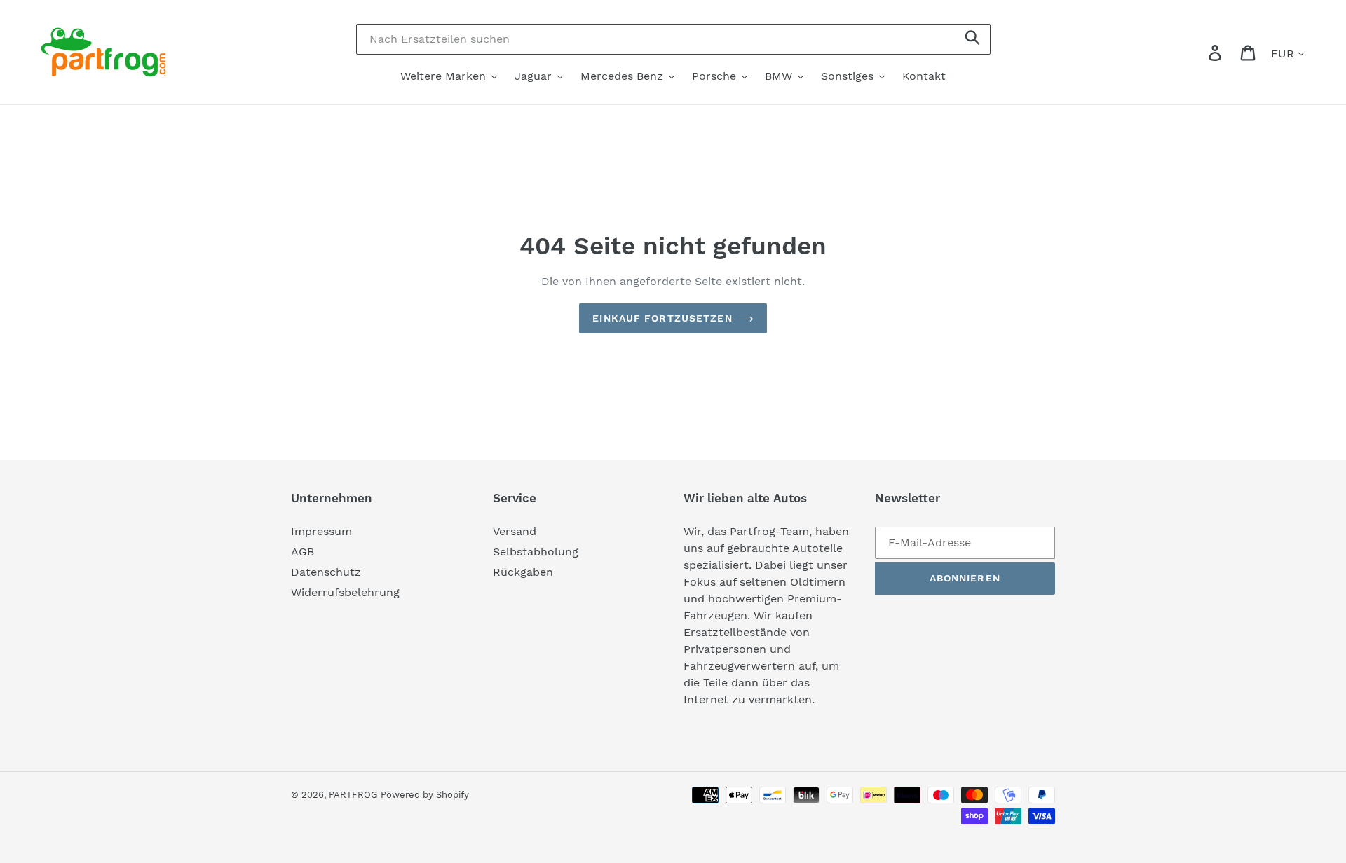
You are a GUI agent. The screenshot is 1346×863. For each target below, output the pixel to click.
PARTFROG (353, 794)
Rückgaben (523, 572)
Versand (514, 531)
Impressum (321, 531)
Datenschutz (326, 572)
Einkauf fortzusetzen (662, 318)
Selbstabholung (535, 551)
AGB (302, 551)
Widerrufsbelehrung (345, 592)
